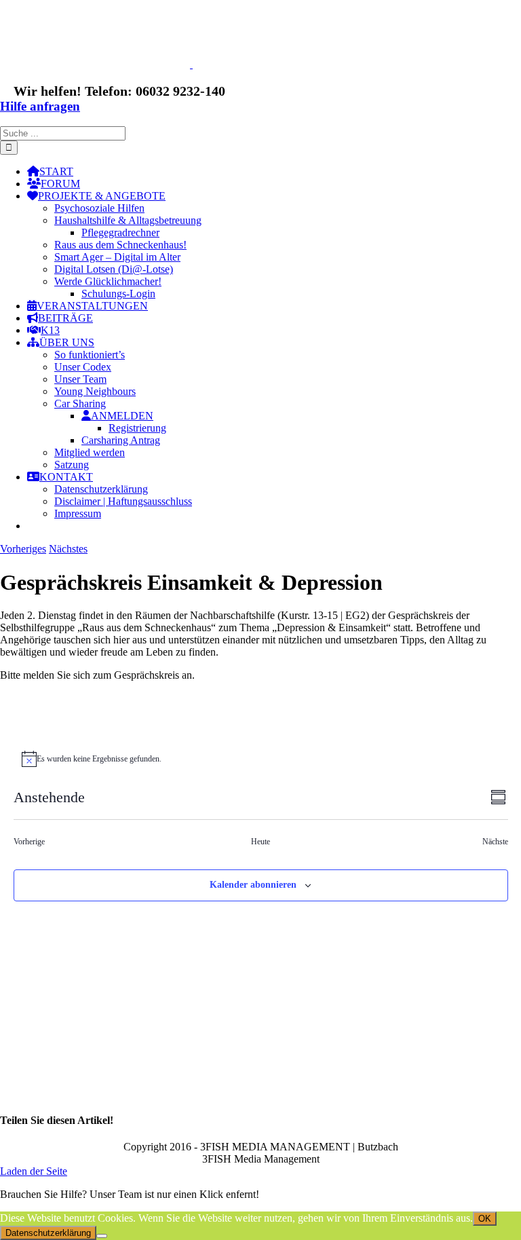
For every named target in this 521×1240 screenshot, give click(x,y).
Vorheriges (23, 549)
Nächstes (68, 549)
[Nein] (101, 1236)
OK (484, 1219)
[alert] (261, 759)
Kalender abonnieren (253, 885)
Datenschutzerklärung (48, 1233)
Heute (260, 841)
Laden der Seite (33, 1171)
